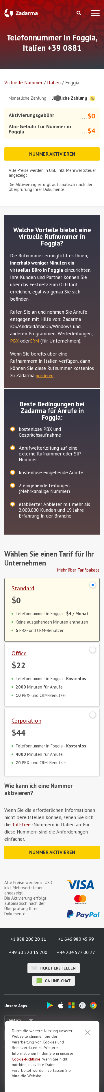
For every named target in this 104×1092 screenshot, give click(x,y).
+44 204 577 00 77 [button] (76, 952)
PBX (14, 341)
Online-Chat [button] (57, 980)
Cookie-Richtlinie (26, 1059)
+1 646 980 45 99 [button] (76, 939)
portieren (44, 375)
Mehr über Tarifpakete (78, 570)
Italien (54, 82)
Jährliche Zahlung (70, 98)
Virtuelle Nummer (23, 82)
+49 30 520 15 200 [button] (28, 952)
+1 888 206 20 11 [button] (28, 939)
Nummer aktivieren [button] (52, 154)
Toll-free (21, 824)
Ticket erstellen (57, 968)
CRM (34, 341)
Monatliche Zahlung (27, 98)
